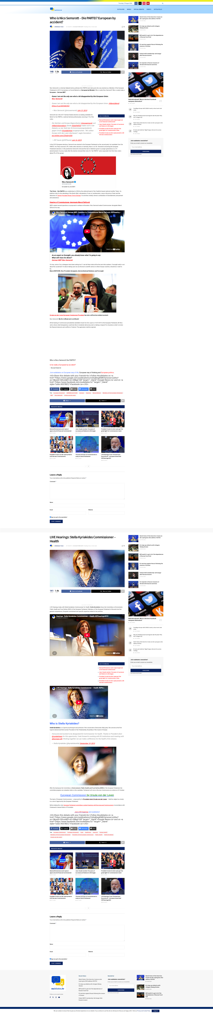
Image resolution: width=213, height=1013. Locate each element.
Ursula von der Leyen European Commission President (67, 315)
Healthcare (88, 832)
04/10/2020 (53, 433)
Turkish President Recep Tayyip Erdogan (69, 195)
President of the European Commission (82, 834)
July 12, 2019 (82, 110)
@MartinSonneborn (59, 126)
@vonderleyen (67, 131)
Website (90, 509)
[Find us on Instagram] (144, 3)
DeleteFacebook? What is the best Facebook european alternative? (142, 100)
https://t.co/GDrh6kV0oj (60, 106)
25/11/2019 (78, 458)
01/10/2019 (69, 26)
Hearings (88, 392)
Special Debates (139, 9)
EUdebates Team (59, 26)
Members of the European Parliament (113, 392)
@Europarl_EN (57, 739)
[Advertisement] (87, 80)
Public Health (98, 834)
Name (51, 502)
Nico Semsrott (58, 395)
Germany (81, 392)
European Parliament (59, 392)
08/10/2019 (104, 460)
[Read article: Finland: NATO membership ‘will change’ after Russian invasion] (133, 56)
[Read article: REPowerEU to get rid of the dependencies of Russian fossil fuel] (133, 38)
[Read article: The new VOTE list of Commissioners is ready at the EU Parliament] (87, 444)
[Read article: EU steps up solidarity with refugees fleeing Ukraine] (133, 28)
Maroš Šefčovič (97, 392)
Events (149, 9)
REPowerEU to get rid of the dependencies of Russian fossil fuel (154, 994)
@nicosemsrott (86, 123)
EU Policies (120, 9)
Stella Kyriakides (108, 834)
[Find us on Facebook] (136, 3)
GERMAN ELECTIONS (72, 392)
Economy (53, 425)
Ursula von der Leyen (70, 395)
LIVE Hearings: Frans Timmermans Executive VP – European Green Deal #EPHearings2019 (111, 456)
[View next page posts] (88, 466)
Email (51, 509)
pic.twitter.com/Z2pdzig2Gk (62, 136)
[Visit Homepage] (56, 9)
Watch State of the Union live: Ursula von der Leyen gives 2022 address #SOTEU (154, 977)
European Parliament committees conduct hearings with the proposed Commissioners (89, 805)
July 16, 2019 (77, 140)
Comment (53, 481)
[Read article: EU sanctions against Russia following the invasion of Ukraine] (133, 47)
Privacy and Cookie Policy (143, 1011)
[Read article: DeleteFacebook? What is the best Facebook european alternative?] (145, 84)
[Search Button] (162, 3)
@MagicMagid (114, 103)
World (129, 9)
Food (82, 832)
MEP (52, 395)
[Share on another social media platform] (123, 72)
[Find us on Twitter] (140, 3)
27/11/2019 (104, 433)
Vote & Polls (158, 9)
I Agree (155, 1011)
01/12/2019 (78, 433)
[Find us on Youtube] (148, 3)
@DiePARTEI (76, 126)
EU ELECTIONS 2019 (78, 26)
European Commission (87, 795)
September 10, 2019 (87, 743)
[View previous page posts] (85, 466)
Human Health (103, 832)
